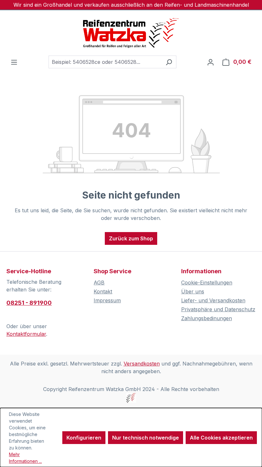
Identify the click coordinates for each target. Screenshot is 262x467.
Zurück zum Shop (131, 238)
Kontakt (103, 291)
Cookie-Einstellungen (206, 282)
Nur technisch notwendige (145, 437)
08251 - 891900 (29, 302)
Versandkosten (142, 363)
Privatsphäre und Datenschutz (218, 309)
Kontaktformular (26, 334)
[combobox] (105, 62)
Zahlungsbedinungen (206, 318)
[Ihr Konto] (210, 62)
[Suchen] (168, 62)
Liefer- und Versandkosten (213, 300)
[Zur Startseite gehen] (131, 33)
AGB (99, 282)
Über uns (192, 291)
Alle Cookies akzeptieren (221, 437)
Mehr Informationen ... (25, 458)
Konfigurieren (83, 437)
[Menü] (14, 62)
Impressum (107, 300)
